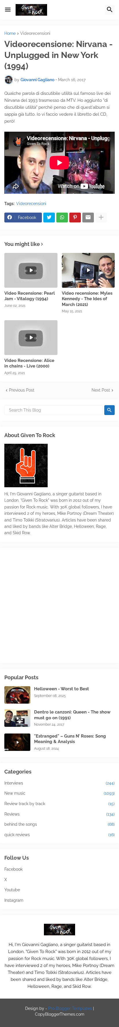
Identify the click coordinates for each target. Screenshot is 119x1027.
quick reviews (59, 834)
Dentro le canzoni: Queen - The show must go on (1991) (72, 714)
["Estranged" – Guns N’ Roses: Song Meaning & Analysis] (17, 742)
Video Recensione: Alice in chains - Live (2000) (29, 363)
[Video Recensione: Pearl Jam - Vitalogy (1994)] (30, 270)
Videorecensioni (35, 33)
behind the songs (59, 824)
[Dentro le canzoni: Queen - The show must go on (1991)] (17, 718)
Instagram (13, 900)
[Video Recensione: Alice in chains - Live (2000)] (30, 337)
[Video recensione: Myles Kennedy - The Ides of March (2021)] (88, 270)
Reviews (59, 814)
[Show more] (101, 217)
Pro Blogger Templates (70, 1008)
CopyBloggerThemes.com (59, 1014)
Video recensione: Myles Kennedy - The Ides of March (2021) (87, 299)
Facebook (13, 869)
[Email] (88, 217)
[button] (8, 10)
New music (59, 793)
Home (10, 33)
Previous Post (21, 390)
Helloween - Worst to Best (61, 688)
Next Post (101, 390)
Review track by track (59, 803)
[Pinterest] (75, 217)
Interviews (59, 783)
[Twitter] (49, 217)
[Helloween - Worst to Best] (17, 695)
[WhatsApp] (62, 217)
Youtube (12, 889)
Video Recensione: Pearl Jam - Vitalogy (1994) (29, 296)
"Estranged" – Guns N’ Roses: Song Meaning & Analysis (70, 739)
